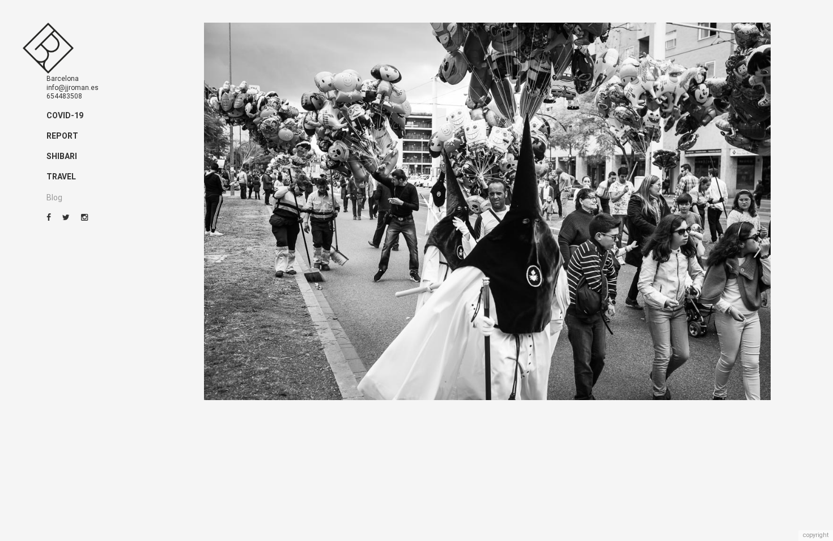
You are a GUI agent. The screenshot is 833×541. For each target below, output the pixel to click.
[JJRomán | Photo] (48, 49)
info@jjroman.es (72, 88)
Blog (54, 197)
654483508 (64, 96)
